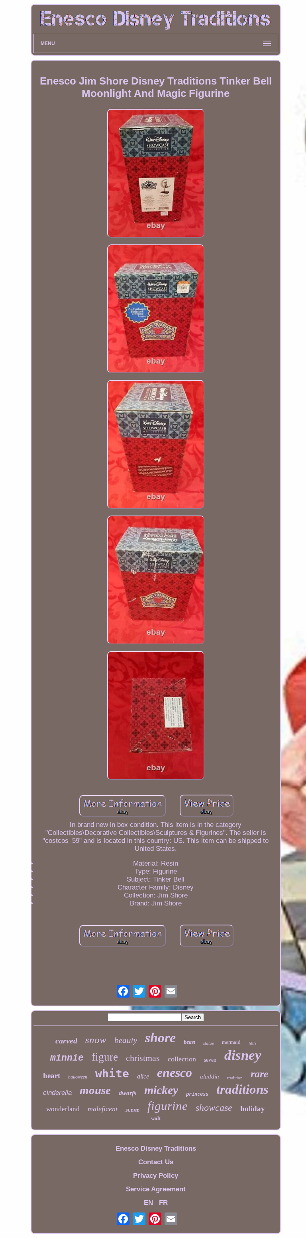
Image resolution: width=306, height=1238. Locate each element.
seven (210, 1060)
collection (182, 1059)
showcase (214, 1107)
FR (163, 1203)
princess (197, 1094)
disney (242, 1055)
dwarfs (127, 1093)
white (112, 1073)
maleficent (103, 1109)
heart (51, 1075)
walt (156, 1118)
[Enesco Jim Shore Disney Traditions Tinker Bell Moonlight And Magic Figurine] (156, 174)
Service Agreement (156, 1189)
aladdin (209, 1076)
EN (148, 1203)
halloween (77, 1077)
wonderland (63, 1109)
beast (189, 1042)
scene (132, 1109)
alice (143, 1076)
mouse (95, 1090)
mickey (161, 1089)
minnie (67, 1058)
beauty (125, 1040)
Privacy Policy (155, 1175)
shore (160, 1037)
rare (260, 1074)
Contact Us (155, 1162)
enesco (174, 1072)
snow (95, 1039)
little (252, 1043)
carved (66, 1040)
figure (105, 1057)
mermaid (231, 1042)
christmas (143, 1058)
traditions (242, 1089)
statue (208, 1043)
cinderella (57, 1092)
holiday (252, 1108)
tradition (235, 1077)
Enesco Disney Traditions (156, 1148)
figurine (167, 1106)
